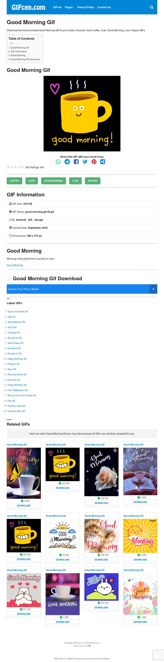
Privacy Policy (85, 7)
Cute (32, 180)
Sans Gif (12, 369)
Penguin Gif (13, 363)
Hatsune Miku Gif (16, 411)
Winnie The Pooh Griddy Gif (22, 395)
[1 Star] (8, 167)
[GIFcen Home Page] (28, 7)
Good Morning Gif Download (25, 59)
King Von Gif (14, 379)
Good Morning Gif (20, 47)
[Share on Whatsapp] (60, 163)
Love (75, 180)
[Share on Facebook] (78, 163)
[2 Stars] (11, 167)
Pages (68, 7)
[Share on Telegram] (68, 163)
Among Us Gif (15, 337)
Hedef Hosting (73, 658)
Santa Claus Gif (15, 342)
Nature (92, 180)
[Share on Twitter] (86, 163)
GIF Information (19, 51)
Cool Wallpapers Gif (18, 390)
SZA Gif (11, 316)
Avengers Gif (14, 348)
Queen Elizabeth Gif (18, 311)
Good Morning (18, 55)
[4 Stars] (18, 167)
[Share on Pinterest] (96, 163)
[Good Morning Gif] (82, 113)
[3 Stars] (15, 167)
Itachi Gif (12, 327)
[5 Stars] (22, 167)
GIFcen (57, 7)
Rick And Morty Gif (17, 374)
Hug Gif (11, 400)
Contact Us (104, 7)
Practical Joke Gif (16, 405)
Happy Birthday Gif (17, 358)
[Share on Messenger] (104, 163)
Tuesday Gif (14, 332)
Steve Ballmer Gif (16, 321)
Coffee (14, 180)
